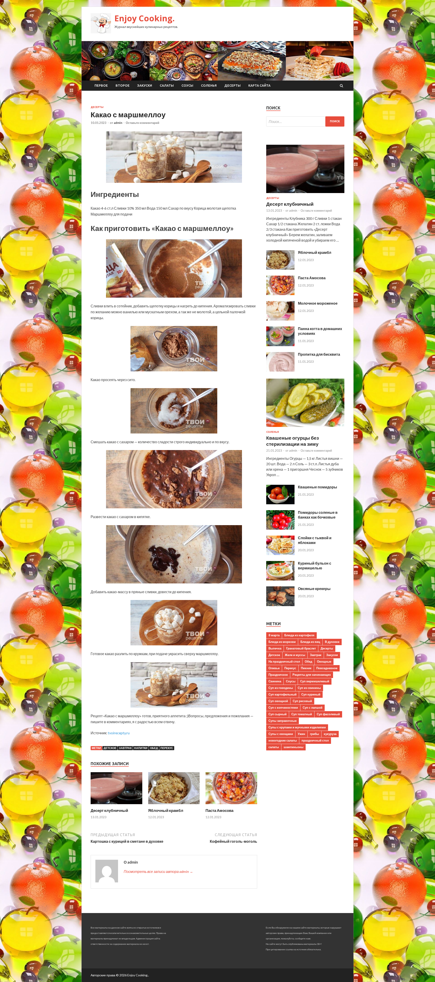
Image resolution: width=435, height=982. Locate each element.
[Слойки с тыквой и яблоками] (280, 553)
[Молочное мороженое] (280, 319)
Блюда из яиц (310, 642)
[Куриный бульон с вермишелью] (280, 579)
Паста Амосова (219, 810)
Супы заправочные (282, 720)
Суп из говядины (280, 688)
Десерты (232, 85)
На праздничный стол (284, 661)
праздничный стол (315, 740)
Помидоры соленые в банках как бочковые (318, 514)
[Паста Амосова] (231, 805)
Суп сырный (277, 714)
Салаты (167, 85)
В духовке (332, 642)
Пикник (306, 668)
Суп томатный (301, 714)
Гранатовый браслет (301, 648)
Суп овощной (278, 701)
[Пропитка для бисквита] (280, 370)
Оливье (274, 668)
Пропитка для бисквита (319, 354)
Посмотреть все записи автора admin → (158, 871)
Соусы (187, 85)
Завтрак (125, 748)
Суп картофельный (282, 694)
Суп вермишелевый (314, 681)
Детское (110, 748)
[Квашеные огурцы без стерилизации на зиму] (305, 428)
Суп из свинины (309, 688)
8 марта (274, 635)
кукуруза (330, 734)
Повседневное (326, 668)
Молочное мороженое (318, 303)
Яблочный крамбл (165, 810)
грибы (314, 734)
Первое (101, 85)
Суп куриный (310, 694)
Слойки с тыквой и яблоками (314, 540)
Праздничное (278, 674)
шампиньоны (293, 747)
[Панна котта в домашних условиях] (280, 345)
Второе (123, 85)
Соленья (209, 85)
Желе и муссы (295, 655)
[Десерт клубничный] (116, 805)
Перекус (166, 748)
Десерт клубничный (109, 810)
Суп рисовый (302, 701)
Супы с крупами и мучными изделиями (297, 727)
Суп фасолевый (328, 714)
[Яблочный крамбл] (174, 805)
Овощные (324, 661)
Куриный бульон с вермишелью (314, 565)
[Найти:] (305, 121)
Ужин (301, 734)
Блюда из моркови (282, 642)
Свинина (274, 681)
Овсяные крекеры (314, 588)
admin (118, 123)
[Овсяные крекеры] (280, 604)
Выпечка (274, 648)
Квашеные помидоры (317, 487)
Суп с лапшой (312, 707)
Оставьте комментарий (142, 123)
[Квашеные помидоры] (280, 503)
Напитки (140, 748)
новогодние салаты (282, 740)
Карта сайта (259, 85)
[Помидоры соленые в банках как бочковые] (280, 528)
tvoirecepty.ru (119, 733)
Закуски (144, 85)
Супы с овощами (280, 734)
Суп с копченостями (283, 707)
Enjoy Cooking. (144, 18)
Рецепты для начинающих (311, 674)
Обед (154, 748)
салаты (273, 747)
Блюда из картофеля (299, 635)
